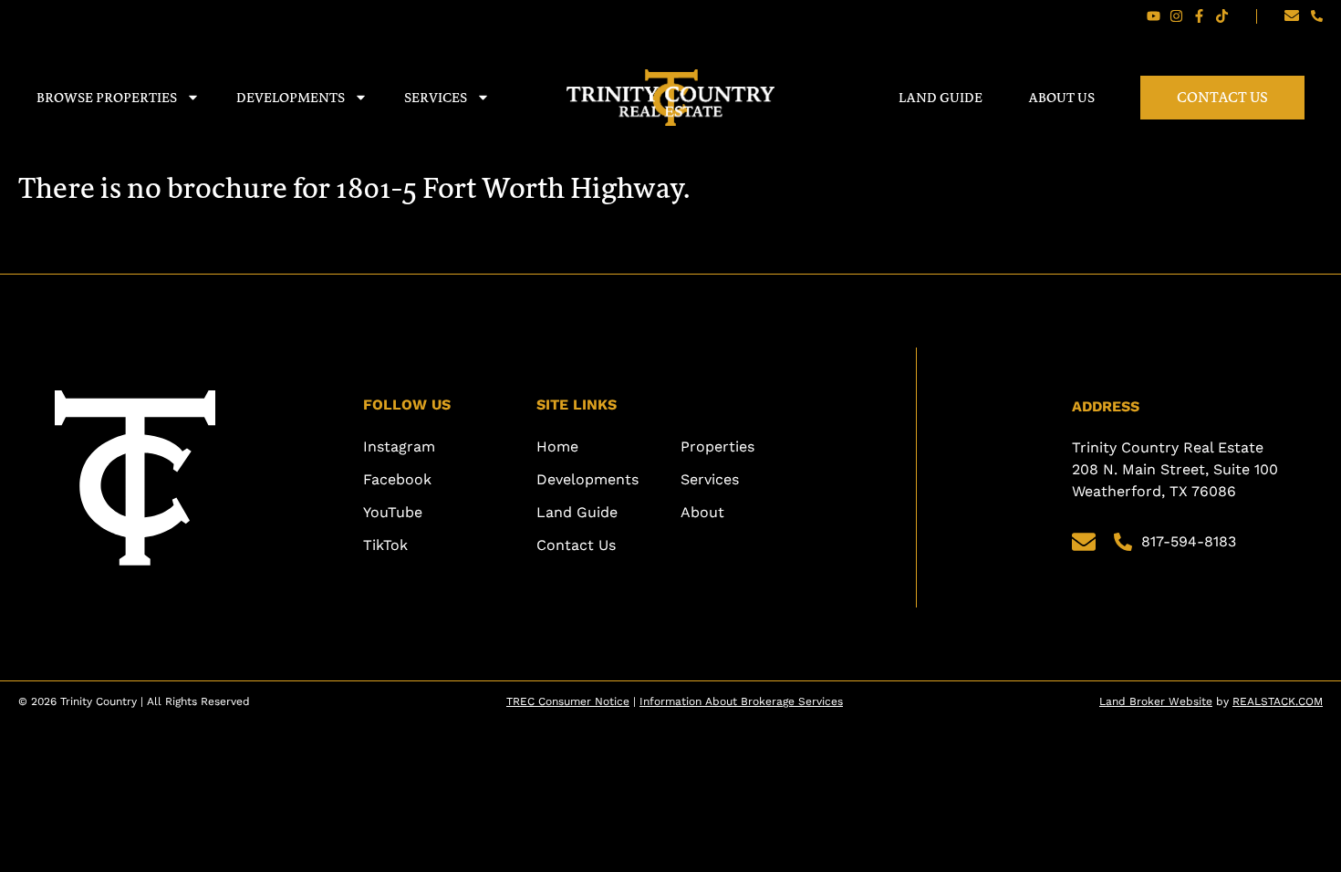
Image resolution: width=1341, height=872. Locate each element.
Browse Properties (106, 97)
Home (557, 446)
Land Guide (940, 97)
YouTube (392, 512)
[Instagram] (1176, 16)
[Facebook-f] (1199, 16)
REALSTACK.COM (1277, 701)
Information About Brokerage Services (741, 701)
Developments (290, 97)
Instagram (399, 446)
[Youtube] (1153, 16)
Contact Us (1222, 97)
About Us (1061, 97)
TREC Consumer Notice (567, 701)
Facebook (397, 479)
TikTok (385, 545)
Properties (717, 446)
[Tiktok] (1222, 16)
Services (435, 97)
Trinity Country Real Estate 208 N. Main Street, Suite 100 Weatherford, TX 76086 (1177, 469)
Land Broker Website (1155, 701)
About (702, 512)
